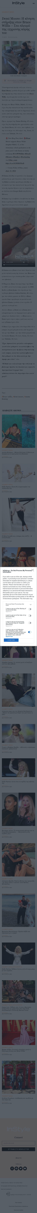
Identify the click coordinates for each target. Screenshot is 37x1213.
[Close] (33, 570)
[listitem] (18, 604)
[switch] (29, 609)
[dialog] (18, 606)
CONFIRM (11, 640)
